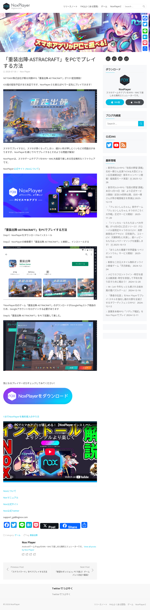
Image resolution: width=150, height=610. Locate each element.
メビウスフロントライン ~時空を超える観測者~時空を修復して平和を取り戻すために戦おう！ (124, 278)
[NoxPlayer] (75, 32)
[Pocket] (145, 43)
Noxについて (32, 168)
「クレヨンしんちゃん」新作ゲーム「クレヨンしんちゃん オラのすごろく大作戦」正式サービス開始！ (125, 210)
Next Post (72, 571)
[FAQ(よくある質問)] (27, 554)
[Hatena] (145, 37)
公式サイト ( (20, 168)
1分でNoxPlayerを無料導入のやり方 (21, 416)
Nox (5, 510)
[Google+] (145, 27)
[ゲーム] (30, 554)
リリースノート (70, 6)
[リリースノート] (23, 554)
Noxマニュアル (10, 497)
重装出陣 (34, 535)
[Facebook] (145, 18)
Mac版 (137, 102)
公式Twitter (13, 510)
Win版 (117, 102)
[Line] (145, 31)
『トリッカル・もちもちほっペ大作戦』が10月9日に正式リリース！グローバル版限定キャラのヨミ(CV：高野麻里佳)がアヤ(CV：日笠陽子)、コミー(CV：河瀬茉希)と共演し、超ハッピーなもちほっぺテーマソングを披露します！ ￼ (125, 233)
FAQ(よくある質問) (89, 6)
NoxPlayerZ (115, 6)
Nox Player (25, 71)
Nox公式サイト (10, 504)
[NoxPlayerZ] (34, 554)
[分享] (145, 49)
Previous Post (29, 569)
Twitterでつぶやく (61, 594)
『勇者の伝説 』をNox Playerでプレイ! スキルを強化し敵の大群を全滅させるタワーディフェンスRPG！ (125, 299)
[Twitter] (145, 24)
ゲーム (104, 6)
